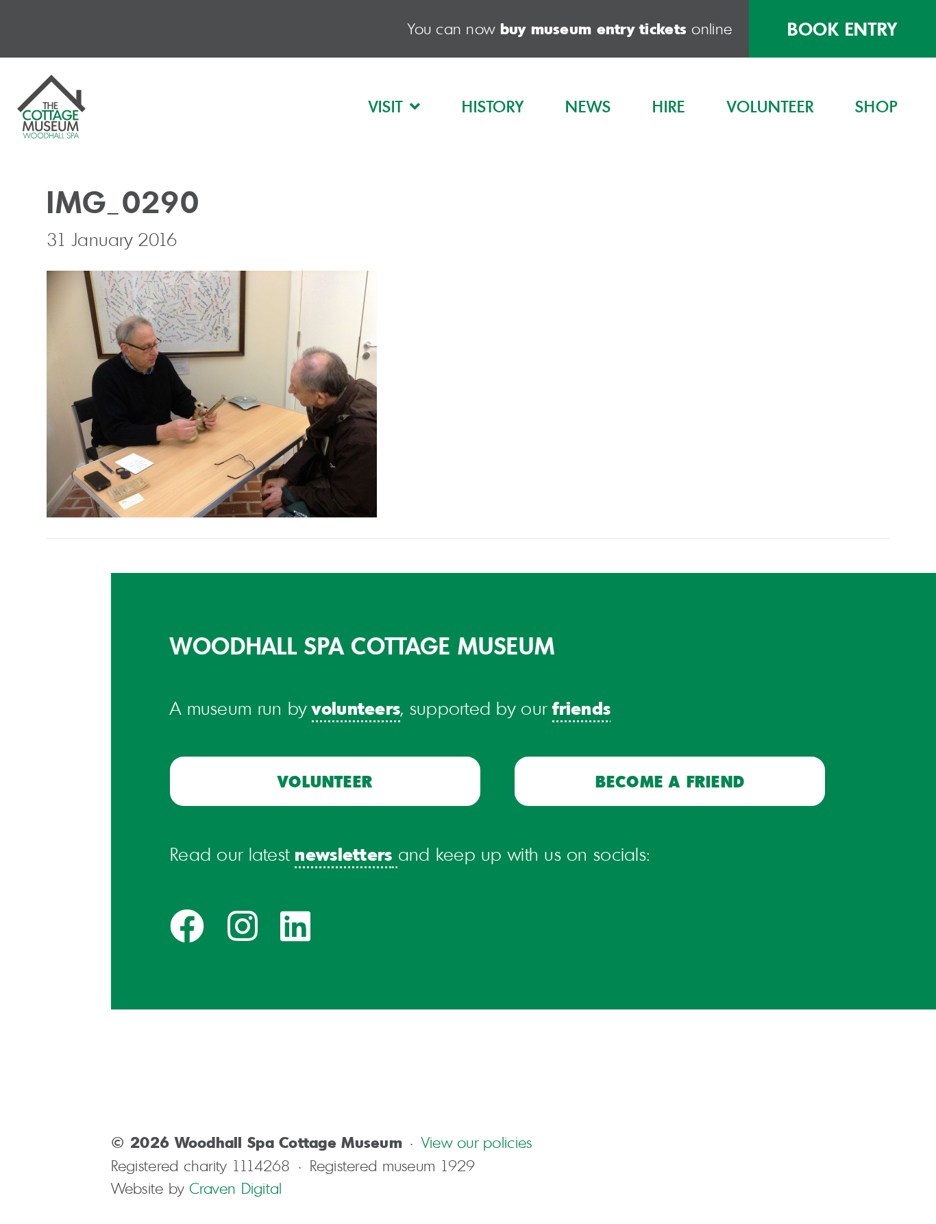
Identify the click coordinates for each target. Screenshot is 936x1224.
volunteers (356, 707)
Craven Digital (235, 1188)
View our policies (476, 1142)
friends (581, 707)
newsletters (343, 853)
